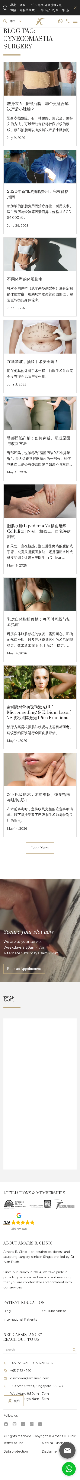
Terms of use (13, 1443)
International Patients (20, 1319)
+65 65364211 (20, 1363)
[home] (40, 21)
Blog (7, 1311)
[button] (16, 21)
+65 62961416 (42, 1363)
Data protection (15, 1451)
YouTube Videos (54, 1311)
